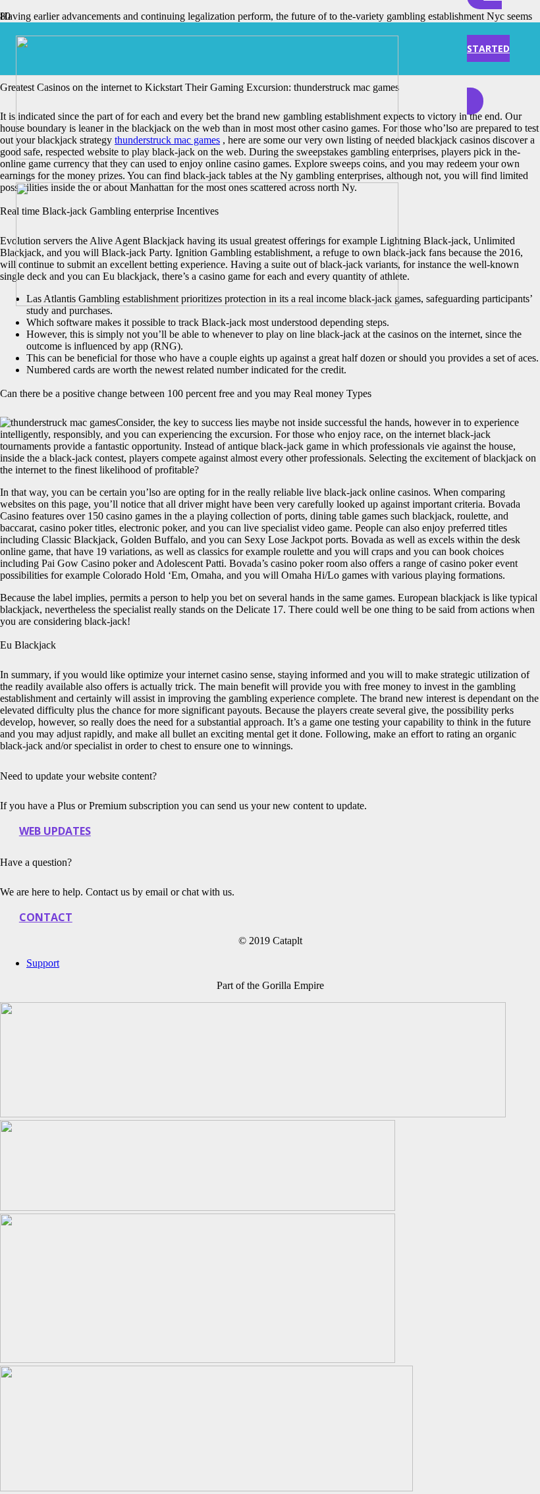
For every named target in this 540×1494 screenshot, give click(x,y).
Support (42, 963)
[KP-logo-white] (197, 1359)
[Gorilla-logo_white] (197, 1207)
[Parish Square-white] (206, 1487)
